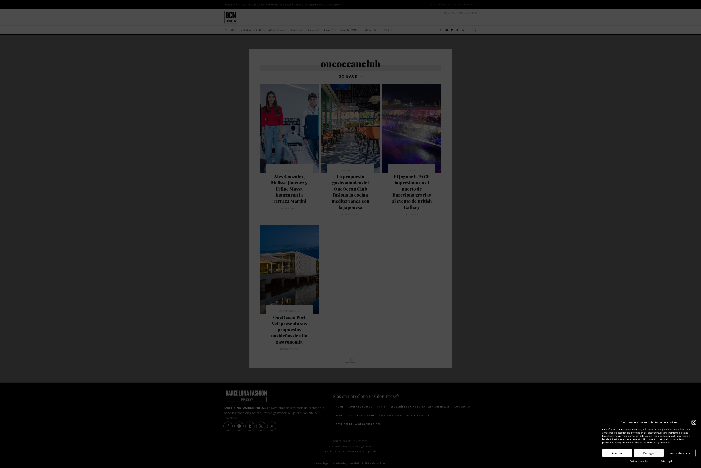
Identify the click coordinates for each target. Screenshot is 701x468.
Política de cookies (639, 461)
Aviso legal (666, 461)
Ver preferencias (681, 453)
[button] (694, 422)
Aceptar (617, 453)
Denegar (648, 453)
